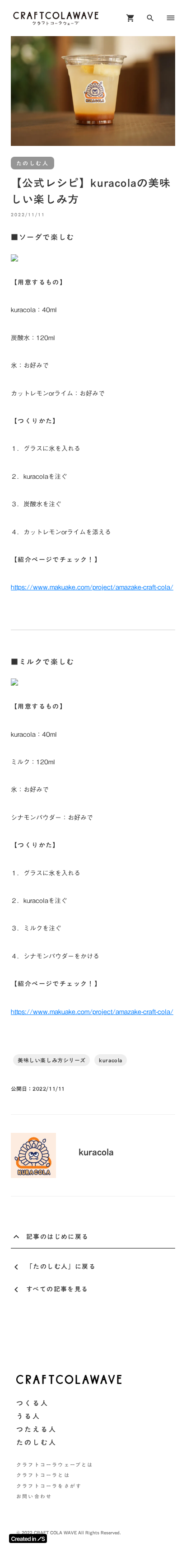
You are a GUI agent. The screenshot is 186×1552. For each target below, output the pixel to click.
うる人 (28, 1416)
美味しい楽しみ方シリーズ (51, 1060)
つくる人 (32, 1403)
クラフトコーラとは (43, 1475)
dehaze (170, 18)
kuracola (110, 1060)
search (150, 18)
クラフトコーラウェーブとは (54, 1465)
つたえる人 (36, 1429)
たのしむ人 (36, 1442)
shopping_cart (130, 18)
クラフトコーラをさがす (49, 1486)
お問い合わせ (34, 1496)
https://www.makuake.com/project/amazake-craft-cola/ (92, 587)
